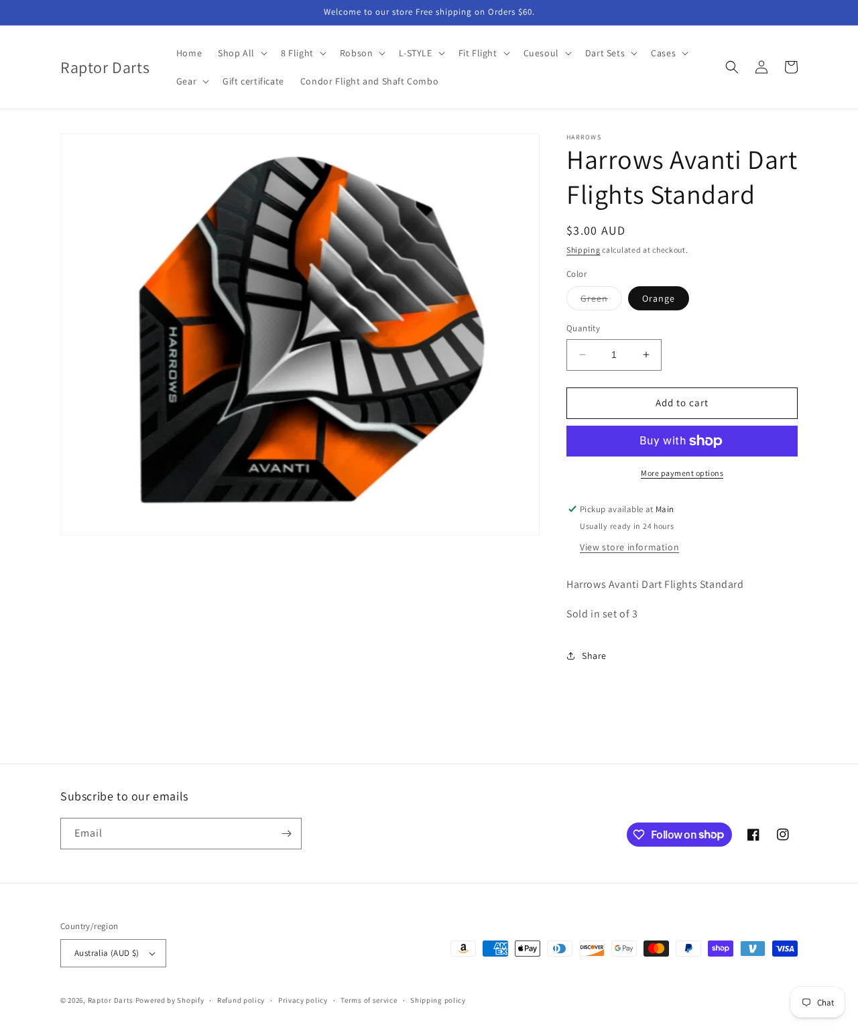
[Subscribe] (286, 833)
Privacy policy (303, 1000)
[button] (241, 53)
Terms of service (369, 1000)
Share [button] (594, 656)
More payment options (682, 473)
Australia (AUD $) (106, 953)
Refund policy (241, 1000)
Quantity (583, 328)
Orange (658, 298)
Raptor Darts (110, 1000)
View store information (629, 547)
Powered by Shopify (169, 1000)
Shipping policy (438, 1000)
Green (601, 301)
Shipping (583, 250)
